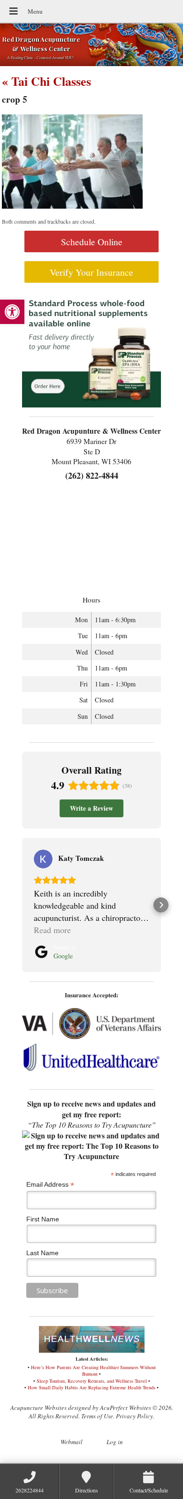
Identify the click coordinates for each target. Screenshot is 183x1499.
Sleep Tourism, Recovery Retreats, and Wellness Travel (92, 1381)
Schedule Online (91, 241)
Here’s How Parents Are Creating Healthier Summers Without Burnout (93, 1371)
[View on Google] (43, 859)
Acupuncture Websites (38, 1407)
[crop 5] (72, 206)
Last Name (42, 1253)
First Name (42, 1219)
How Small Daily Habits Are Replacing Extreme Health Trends (91, 1387)
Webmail (72, 1442)
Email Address (50, 1184)
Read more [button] (52, 929)
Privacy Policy (134, 1416)
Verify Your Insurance (91, 272)
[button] (12, 312)
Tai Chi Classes (46, 81)
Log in (115, 1442)
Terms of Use (97, 1416)
